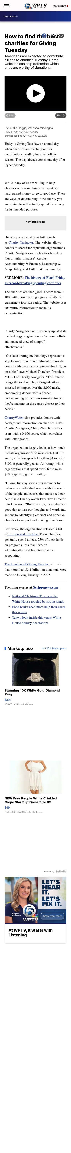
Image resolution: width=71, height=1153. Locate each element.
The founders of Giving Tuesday (27, 564)
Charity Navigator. (21, 242)
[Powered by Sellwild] (60, 871)
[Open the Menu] (6, 5)
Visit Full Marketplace (54, 648)
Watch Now (60, 6)
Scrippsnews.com (45, 587)
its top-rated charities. (23, 534)
